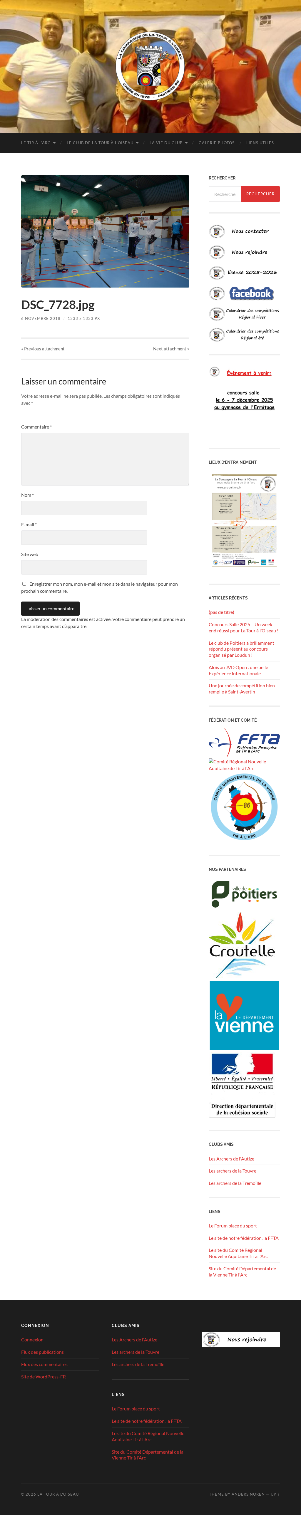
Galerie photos (217, 142)
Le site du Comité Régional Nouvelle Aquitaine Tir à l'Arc (238, 1253)
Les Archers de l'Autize (231, 1158)
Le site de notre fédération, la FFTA (244, 1238)
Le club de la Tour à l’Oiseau (100, 142)
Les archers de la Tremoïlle (235, 1183)
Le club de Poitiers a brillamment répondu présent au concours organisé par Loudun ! (241, 649)
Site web (29, 554)
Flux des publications (42, 1352)
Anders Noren (248, 1494)
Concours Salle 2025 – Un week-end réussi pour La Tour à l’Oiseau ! (243, 627)
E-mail (29, 524)
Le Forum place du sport (233, 1225)
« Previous (43, 348)
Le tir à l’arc (36, 142)
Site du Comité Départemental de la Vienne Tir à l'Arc (242, 1271)
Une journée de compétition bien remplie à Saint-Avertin (242, 688)
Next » (171, 348)
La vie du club (166, 142)
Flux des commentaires (44, 1364)
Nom (27, 495)
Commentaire (36, 426)
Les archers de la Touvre (232, 1170)
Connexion (32, 1339)
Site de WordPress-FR (43, 1376)
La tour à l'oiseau (58, 1494)
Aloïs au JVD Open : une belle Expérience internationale (238, 670)
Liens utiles (260, 142)
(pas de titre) (221, 612)
